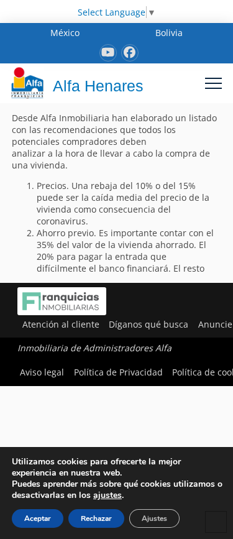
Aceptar (37, 518)
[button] (213, 83)
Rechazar (96, 518)
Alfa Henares (98, 85)
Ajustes (154, 518)
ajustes (107, 495)
